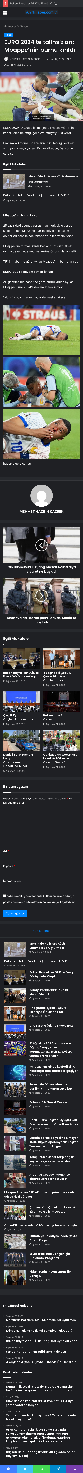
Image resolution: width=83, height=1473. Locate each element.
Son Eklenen (42, 931)
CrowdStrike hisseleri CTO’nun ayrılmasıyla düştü (40, 1225)
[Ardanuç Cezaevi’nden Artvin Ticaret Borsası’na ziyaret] (15, 1180)
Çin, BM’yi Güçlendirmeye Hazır (18, 717)
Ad (6, 851)
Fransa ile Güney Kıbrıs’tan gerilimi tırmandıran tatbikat (50, 1086)
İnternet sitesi (12, 881)
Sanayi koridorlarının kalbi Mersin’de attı (48, 992)
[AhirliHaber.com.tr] (41, 12)
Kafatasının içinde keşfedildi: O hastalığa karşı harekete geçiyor (53, 1069)
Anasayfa (13, 26)
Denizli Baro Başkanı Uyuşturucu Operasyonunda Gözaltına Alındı (18, 760)
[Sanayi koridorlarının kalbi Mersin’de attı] (15, 995)
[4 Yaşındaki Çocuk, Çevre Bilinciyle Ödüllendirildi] (61, 658)
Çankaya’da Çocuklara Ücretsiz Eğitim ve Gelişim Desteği (60, 758)
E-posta (9, 866)
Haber (25, 26)
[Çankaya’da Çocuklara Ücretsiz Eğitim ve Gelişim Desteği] (61, 740)
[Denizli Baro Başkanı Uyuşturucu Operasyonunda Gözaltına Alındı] (21, 740)
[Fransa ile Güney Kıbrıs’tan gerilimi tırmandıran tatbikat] (15, 1089)
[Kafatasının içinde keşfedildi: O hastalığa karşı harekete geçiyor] (15, 1072)
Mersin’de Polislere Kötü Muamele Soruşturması (47, 946)
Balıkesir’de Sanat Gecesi (56, 717)
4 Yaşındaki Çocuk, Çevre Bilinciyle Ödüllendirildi (57, 676)
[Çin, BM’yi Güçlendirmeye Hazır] (21, 701)
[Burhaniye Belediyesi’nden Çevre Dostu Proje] (15, 1241)
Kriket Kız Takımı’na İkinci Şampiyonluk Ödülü (36, 195)
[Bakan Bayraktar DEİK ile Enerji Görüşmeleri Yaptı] (21, 658)
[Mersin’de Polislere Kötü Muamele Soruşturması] (14, 181)
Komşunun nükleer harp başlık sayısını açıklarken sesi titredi (51, 1159)
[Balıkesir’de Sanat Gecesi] (61, 701)
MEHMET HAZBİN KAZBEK (24, 59)
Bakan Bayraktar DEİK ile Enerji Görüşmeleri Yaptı (40, 3)
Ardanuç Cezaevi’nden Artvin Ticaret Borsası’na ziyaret (50, 1177)
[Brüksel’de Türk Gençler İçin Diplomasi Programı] (15, 1259)
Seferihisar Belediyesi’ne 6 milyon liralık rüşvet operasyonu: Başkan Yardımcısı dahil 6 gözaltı (53, 1142)
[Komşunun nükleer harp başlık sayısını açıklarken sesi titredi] (15, 1162)
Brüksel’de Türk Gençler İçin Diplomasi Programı (49, 1256)
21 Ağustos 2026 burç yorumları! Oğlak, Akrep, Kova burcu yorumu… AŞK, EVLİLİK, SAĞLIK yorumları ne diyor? (52, 1049)
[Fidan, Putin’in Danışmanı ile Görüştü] (15, 1277)
